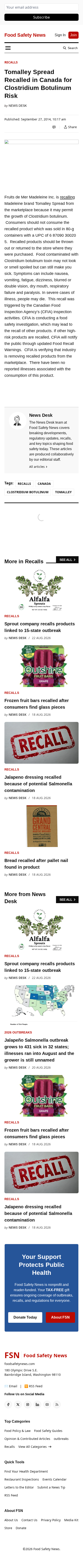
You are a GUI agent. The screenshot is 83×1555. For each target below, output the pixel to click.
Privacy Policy (51, 1520)
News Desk (18, 105)
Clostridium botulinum (27, 492)
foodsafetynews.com (19, 1364)
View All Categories (32, 1447)
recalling (67, 197)
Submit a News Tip (51, 1487)
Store (8, 1528)
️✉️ (10, 1386)
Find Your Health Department (26, 1471)
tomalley (63, 492)
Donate (21, 1528)
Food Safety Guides (48, 1431)
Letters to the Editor (19, 1487)
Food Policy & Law (17, 1431)
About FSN (60, 1317)
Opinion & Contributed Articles (27, 1439)
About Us (11, 1520)
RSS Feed (11, 1495)
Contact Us (29, 1520)
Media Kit (71, 1520)
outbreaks (61, 1439)
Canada (44, 484)
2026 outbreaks (18, 1032)
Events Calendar (54, 1479)
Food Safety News (46, 1549)
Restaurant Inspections (21, 1479)
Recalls (11, 62)
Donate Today (25, 1317)
